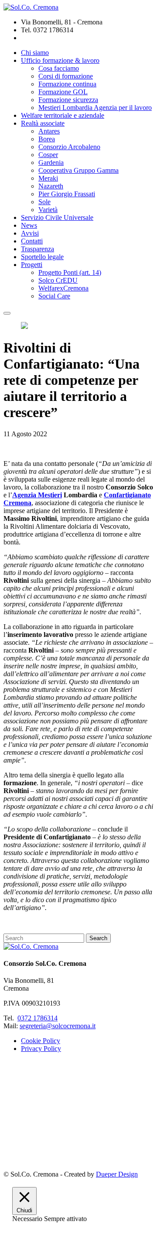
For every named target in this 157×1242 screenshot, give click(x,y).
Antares (49, 131)
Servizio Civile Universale (57, 217)
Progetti (31, 264)
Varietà (48, 209)
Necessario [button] (28, 1218)
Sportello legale (42, 256)
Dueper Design (117, 1174)
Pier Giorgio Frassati (66, 194)
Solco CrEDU (58, 280)
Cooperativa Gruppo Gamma (78, 170)
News (29, 225)
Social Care (54, 296)
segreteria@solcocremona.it (58, 1026)
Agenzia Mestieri (37, 495)
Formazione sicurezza (68, 99)
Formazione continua (67, 84)
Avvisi (30, 233)
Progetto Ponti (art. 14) (69, 272)
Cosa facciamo (58, 68)
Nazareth (50, 186)
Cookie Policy (40, 1040)
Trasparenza (37, 249)
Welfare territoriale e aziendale (62, 115)
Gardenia (51, 162)
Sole (44, 201)
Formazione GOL (63, 92)
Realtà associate (43, 123)
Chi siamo (35, 52)
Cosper (48, 154)
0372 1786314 (37, 1018)
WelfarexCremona (63, 288)
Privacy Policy (41, 1048)
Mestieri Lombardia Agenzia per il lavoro (95, 107)
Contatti (32, 241)
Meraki (48, 178)
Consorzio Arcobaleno (69, 147)
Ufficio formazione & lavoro (60, 60)
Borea (46, 139)
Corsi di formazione (65, 76)
